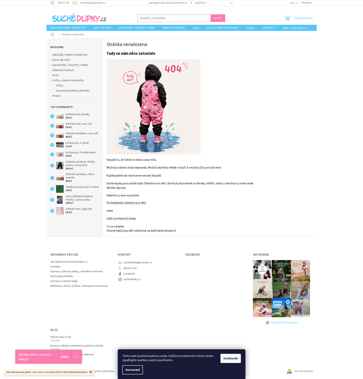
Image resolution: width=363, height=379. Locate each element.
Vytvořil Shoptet (303, 371)
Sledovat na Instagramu (284, 322)
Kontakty (201, 3)
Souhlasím (230, 358)
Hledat (218, 18)
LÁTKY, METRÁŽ (61, 60)
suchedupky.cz (132, 279)
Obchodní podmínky (61, 276)
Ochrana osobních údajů (64, 281)
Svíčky (59, 86)
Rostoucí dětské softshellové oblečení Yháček (76, 346)
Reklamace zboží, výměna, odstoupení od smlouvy (79, 286)
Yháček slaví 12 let (60, 337)
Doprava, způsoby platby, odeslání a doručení (76, 271)
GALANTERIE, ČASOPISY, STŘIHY (70, 65)
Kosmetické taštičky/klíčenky (73, 91)
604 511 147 (130, 268)
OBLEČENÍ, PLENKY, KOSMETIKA (69, 55)
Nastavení (133, 370)
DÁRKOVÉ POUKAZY (63, 70)
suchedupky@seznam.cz (137, 262)
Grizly (55, 75)
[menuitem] (67, 28)
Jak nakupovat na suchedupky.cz (168, 3)
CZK (292, 3)
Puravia (56, 96)
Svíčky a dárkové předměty (68, 80)
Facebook (129, 274)
